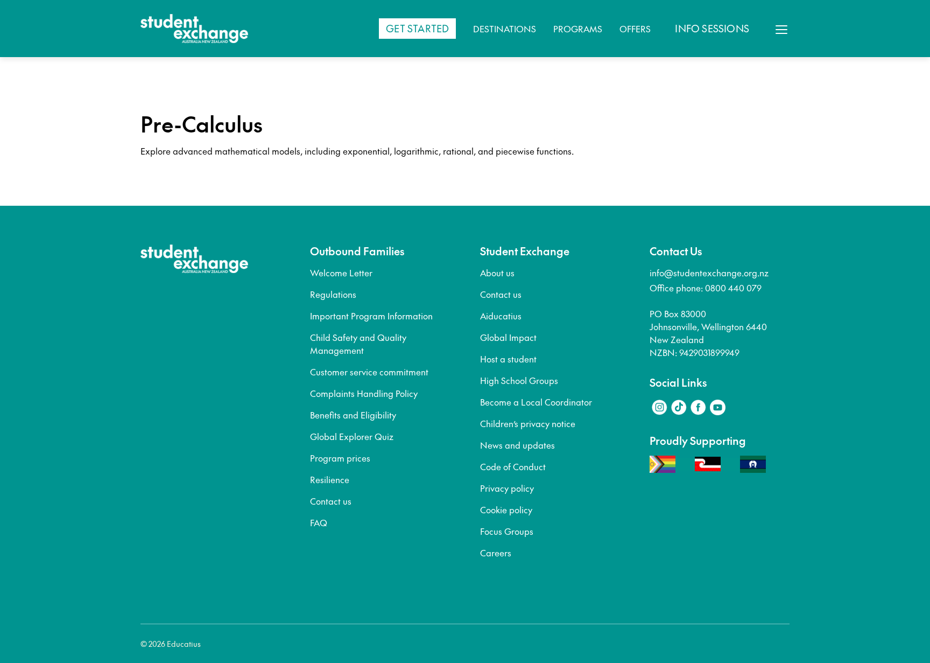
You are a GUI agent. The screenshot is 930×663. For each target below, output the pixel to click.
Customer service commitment (369, 372)
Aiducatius (501, 316)
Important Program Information (371, 316)
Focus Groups (506, 531)
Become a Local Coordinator (536, 402)
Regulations (333, 294)
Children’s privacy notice (527, 423)
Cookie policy (506, 509)
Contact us (330, 501)
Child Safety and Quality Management (358, 343)
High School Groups (519, 380)
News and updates (517, 445)
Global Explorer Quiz (351, 436)
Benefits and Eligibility (353, 415)
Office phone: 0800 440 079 (706, 288)
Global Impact (508, 337)
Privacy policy (507, 488)
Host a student (508, 359)
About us (497, 272)
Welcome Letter (341, 272)
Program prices (340, 458)
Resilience (329, 479)
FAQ (318, 522)
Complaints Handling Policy (364, 393)
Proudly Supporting (698, 440)
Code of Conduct (513, 466)
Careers (495, 553)
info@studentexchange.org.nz (709, 272)
